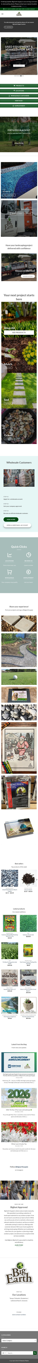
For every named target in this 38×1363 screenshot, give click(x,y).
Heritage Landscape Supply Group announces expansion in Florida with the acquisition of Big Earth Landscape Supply (19, 1074)
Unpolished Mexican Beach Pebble (9, 890)
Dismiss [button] (24, 6)
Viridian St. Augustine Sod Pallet (10, 962)
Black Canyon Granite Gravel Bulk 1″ (28, 990)
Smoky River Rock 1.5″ (10, 989)
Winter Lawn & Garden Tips (19, 1144)
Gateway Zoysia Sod (28, 935)
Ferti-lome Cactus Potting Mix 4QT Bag (28, 962)
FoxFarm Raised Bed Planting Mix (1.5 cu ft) (10, 935)
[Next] (37, 883)
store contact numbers (19, 1314)
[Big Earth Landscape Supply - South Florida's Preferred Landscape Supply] (19, 13)
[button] (2, 14)
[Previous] (1, 883)
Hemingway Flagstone (10, 1016)
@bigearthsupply (21, 1167)
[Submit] (35, 1353)
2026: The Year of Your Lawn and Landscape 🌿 (19, 1110)
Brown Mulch (28, 889)
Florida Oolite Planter (28, 1016)
